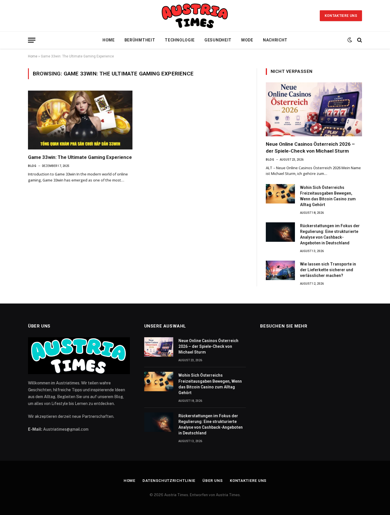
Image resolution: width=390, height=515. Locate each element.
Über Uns (212, 480)
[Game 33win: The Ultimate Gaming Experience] (80, 120)
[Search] (359, 40)
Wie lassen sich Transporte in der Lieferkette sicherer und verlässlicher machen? (328, 270)
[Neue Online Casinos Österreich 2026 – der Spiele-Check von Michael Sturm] (314, 109)
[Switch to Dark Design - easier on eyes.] (349, 40)
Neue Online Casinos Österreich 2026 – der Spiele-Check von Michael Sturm (310, 147)
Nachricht (275, 40)
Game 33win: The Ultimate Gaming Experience (80, 157)
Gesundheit (218, 40)
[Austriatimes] (195, 15)
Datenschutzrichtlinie (168, 480)
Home (108, 40)
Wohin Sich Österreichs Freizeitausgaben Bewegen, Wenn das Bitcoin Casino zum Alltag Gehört (328, 196)
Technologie (180, 40)
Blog (32, 165)
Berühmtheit (139, 40)
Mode (247, 40)
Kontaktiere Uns (341, 16)
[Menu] (31, 40)
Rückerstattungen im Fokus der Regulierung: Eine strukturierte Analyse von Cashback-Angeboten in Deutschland (330, 234)
